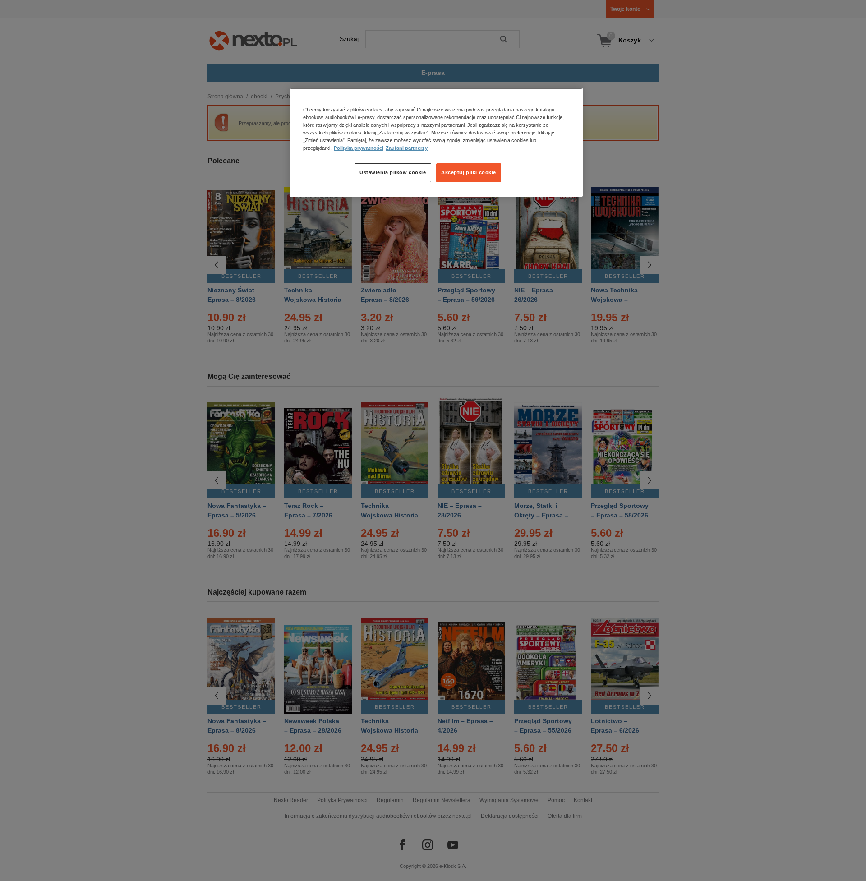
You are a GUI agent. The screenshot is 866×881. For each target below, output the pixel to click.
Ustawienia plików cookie (392, 172)
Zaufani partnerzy (407, 148)
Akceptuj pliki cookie (468, 172)
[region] (436, 142)
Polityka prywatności (358, 148)
